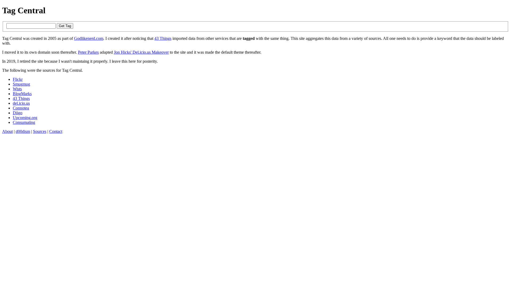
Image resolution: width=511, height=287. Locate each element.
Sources (39, 131)
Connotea (21, 108)
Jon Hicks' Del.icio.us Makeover (141, 52)
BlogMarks (22, 93)
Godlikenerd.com (88, 38)
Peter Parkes (88, 52)
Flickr (18, 79)
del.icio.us (21, 103)
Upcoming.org (25, 117)
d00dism (23, 131)
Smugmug (21, 84)
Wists (17, 89)
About (7, 131)
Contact (55, 131)
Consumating (24, 122)
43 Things (162, 38)
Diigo (17, 113)
